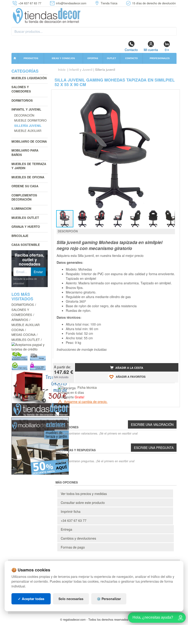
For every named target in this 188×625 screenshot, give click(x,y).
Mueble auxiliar (27, 130)
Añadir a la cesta (129, 368)
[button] (170, 95)
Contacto (131, 49)
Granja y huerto (25, 226)
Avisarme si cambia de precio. (85, 401)
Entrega (66, 529)
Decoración (24, 115)
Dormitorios (22, 100)
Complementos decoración (24, 197)
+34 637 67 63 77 (73, 520)
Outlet (111, 58)
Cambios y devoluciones (78, 538)
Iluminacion (21, 208)
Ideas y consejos (63, 58)
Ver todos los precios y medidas (84, 493)
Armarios (19, 319)
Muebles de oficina (27, 177)
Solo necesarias (70, 598)
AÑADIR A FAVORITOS (130, 377)
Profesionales (160, 58)
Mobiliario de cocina (29, 141)
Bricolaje (19, 236)
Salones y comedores (21, 89)
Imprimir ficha (70, 511)
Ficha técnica (87, 387)
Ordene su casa (24, 186)
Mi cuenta (151, 49)
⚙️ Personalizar (109, 598)
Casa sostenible (25, 244)
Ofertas (92, 58)
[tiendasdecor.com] (46, 15)
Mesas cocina (23, 334)
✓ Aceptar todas (31, 598)
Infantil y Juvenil (26, 109)
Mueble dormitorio (30, 120)
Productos (31, 58)
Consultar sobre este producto (83, 502)
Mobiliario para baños (24, 152)
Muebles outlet (25, 217)
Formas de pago (73, 547)
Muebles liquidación (29, 78)
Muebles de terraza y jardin (28, 166)
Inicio (62, 69)
